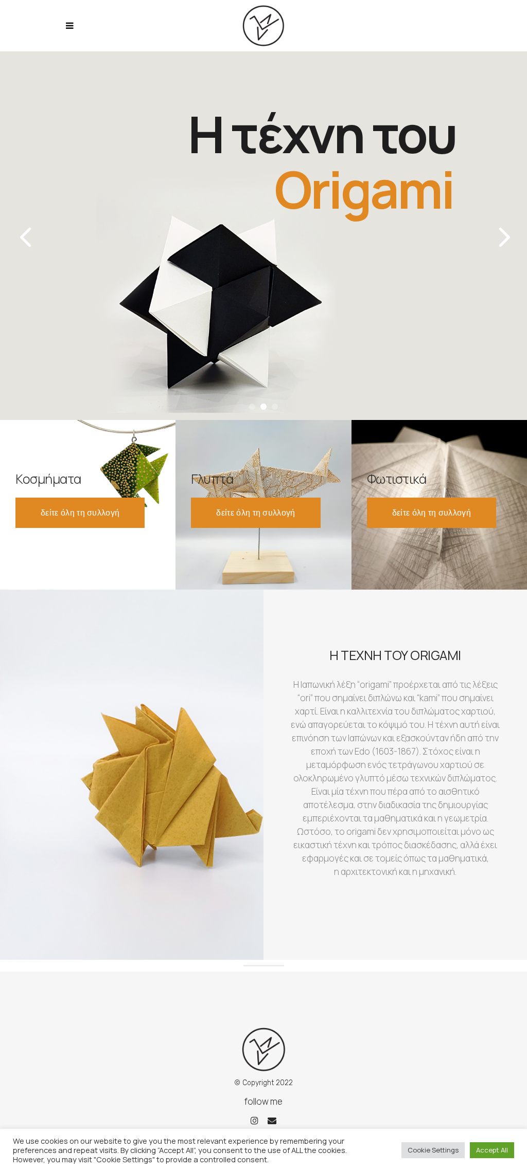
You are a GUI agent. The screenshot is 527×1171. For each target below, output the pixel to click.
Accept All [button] (492, 1150)
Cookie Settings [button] (433, 1150)
